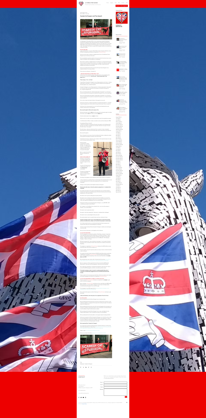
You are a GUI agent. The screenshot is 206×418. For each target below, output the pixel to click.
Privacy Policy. (84, 403)
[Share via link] (88, 367)
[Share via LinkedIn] (85, 367)
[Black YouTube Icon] (83, 397)
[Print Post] (91, 367)
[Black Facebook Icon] (79, 397)
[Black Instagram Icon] (85, 397)
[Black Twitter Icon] (81, 397)
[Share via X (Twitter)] (83, 367)
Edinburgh (82, 363)
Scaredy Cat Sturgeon (88, 363)
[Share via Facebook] (80, 367)
